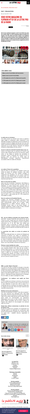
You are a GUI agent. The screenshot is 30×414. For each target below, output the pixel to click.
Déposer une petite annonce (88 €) (15, 390)
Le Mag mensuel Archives (9, 11)
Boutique (15, 395)
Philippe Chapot (4, 322)
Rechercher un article (15, 385)
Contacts (15, 367)
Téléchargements (15, 396)
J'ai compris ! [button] (23, 411)
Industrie (15, 374)
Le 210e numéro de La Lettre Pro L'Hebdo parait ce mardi (13, 80)
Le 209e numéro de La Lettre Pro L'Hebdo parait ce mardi (13, 83)
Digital (15, 377)
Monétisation (15, 375)
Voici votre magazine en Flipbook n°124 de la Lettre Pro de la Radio (21, 352)
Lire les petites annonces (15, 382)
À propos (15, 365)
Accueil (2, 11)
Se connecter (4, 7)
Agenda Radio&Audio (15, 383)
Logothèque (15, 366)
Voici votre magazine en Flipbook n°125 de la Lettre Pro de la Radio (7, 352)
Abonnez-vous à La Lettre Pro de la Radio (10, 75)
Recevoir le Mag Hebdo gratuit (15, 386)
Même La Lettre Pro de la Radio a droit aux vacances (12, 73)
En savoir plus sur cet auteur (20, 327)
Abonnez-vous (15, 362)
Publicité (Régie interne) (15, 368)
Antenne (15, 373)
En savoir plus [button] (10, 412)
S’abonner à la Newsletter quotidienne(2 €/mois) (15, 394)
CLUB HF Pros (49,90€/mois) (15, 392)
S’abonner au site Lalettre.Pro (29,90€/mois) (15, 393)
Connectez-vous (15, 364)
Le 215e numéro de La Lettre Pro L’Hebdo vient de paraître (14, 78)
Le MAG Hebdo (15, 378)
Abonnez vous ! (13, 7)
